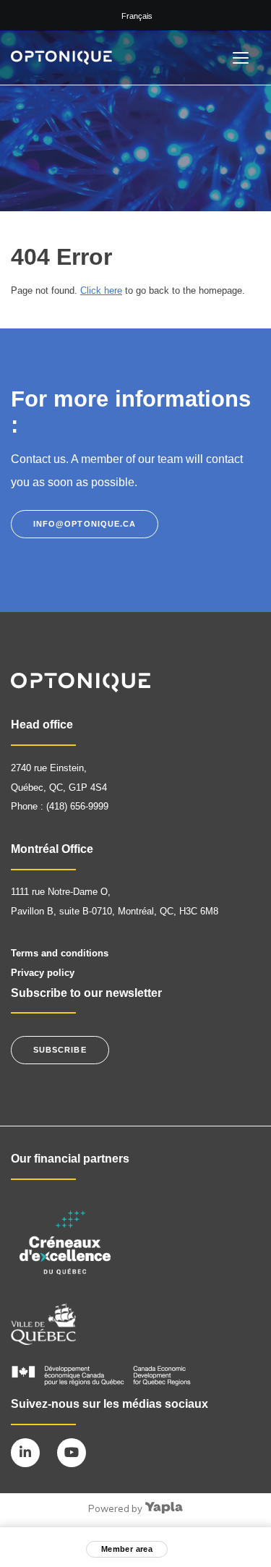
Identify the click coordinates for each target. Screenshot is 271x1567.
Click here (101, 290)
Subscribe (60, 1049)
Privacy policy (42, 972)
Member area (127, 1549)
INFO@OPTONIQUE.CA (84, 523)
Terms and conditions (59, 953)
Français (136, 16)
